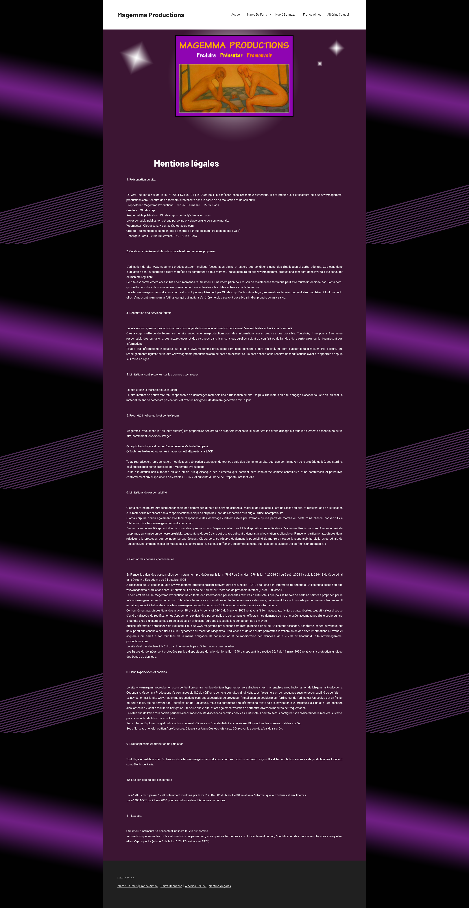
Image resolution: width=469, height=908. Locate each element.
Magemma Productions (150, 15)
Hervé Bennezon (286, 14)
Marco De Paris (257, 14)
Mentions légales (220, 886)
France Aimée (148, 886)
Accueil (236, 14)
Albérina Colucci (338, 14)
